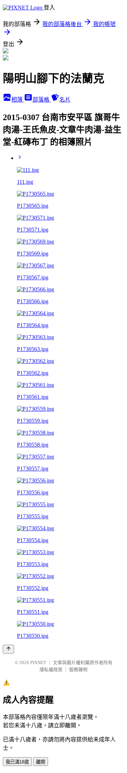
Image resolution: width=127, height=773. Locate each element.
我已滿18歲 (17, 762)
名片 (65, 100)
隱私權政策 (51, 669)
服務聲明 (78, 669)
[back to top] (8, 649)
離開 (40, 762)
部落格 (41, 100)
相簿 (17, 100)
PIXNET (38, 662)
